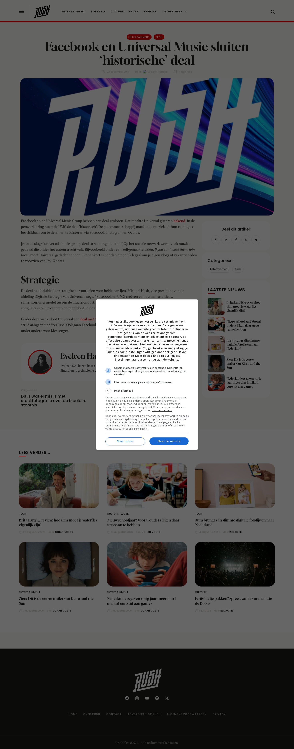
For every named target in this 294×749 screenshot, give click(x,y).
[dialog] (147, 374)
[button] (147, 391)
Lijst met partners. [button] (162, 410)
